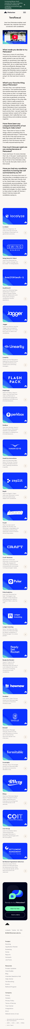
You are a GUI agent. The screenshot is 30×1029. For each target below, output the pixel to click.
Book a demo (16, 915)
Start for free (14, 909)
